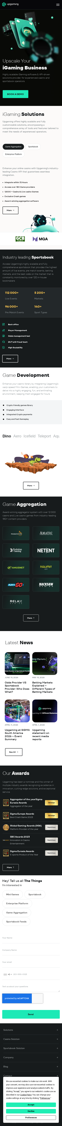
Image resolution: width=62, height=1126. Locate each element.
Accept (31, 1105)
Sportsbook (34, 894)
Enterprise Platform (17, 903)
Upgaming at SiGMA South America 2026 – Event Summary (17, 734)
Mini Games (12, 894)
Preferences (31, 1118)
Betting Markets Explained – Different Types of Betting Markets (43, 687)
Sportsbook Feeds (16, 921)
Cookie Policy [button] (25, 1095)
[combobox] (7, 974)
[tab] (13, 147)
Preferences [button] (45, 1098)
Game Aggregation (16, 912)
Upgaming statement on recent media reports (40, 734)
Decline (31, 1111)
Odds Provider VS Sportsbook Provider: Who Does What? (17, 687)
